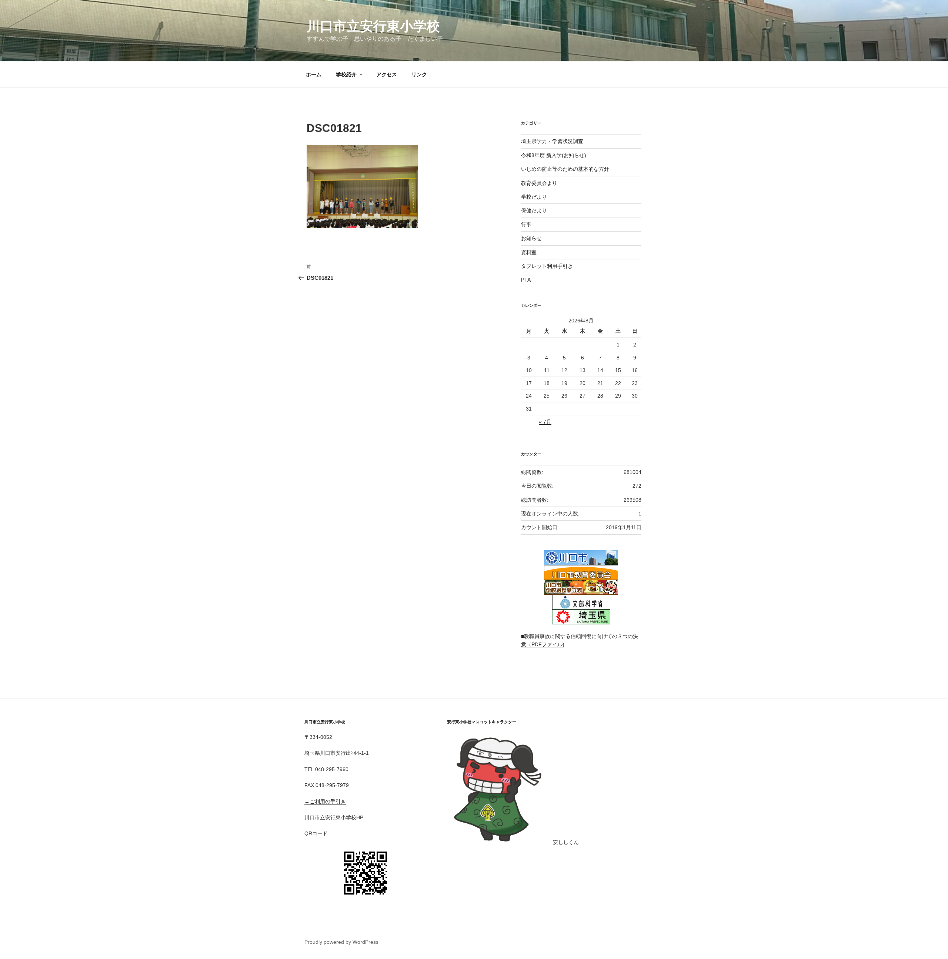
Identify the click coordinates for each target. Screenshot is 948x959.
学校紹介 (346, 74)
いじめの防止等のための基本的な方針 (565, 169)
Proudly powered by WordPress (341, 942)
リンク (419, 74)
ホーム (313, 74)
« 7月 (545, 422)
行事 (526, 225)
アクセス (386, 74)
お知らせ (531, 238)
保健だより (534, 210)
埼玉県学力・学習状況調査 (552, 141)
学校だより (534, 197)
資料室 (529, 252)
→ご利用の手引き (325, 801)
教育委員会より (539, 183)
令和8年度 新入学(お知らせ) (553, 155)
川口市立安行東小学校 (373, 26)
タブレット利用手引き (547, 266)
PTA (526, 280)
